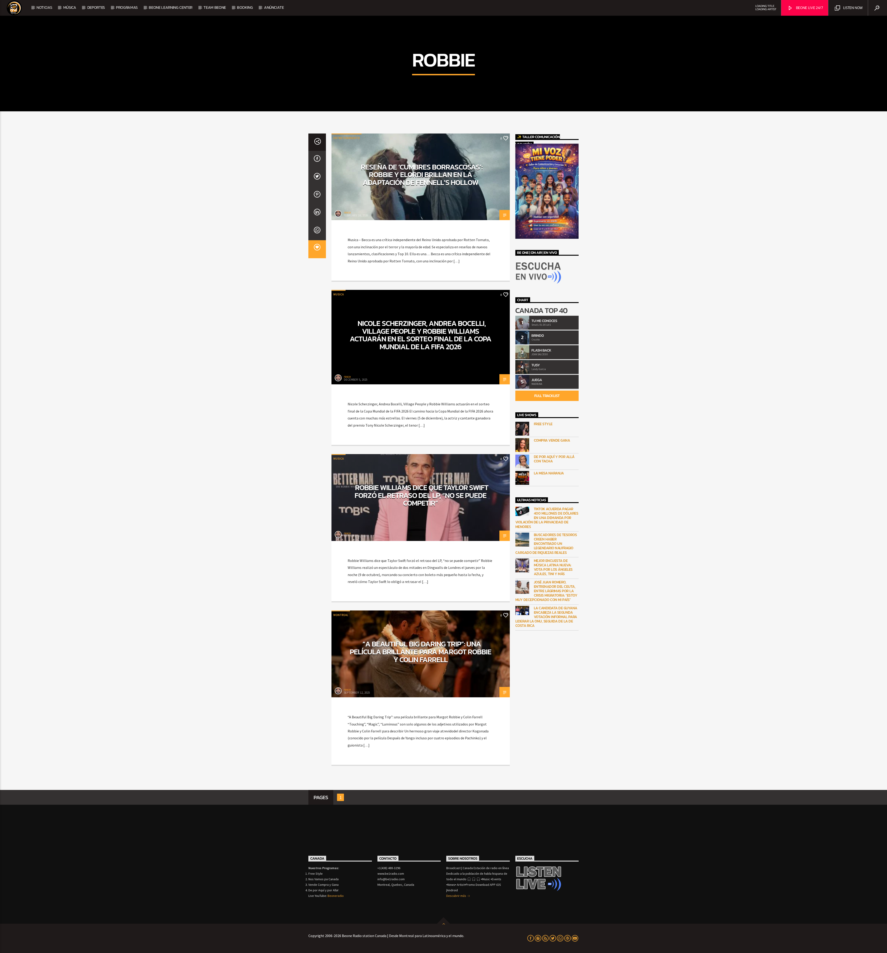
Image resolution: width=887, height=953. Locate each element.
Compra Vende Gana (552, 440)
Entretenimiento (346, 138)
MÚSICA (69, 7)
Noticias (44, 7)
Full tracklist (547, 395)
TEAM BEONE (215, 7)
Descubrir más (456, 896)
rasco (347, 212)
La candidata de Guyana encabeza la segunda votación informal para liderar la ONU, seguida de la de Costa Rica (546, 617)
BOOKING (245, 7)
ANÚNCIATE (274, 7)
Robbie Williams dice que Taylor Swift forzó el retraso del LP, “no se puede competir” (421, 495)
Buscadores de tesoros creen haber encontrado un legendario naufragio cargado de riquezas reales (546, 544)
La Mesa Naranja (549, 473)
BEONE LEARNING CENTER (170, 7)
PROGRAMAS (127, 7)
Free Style (543, 424)
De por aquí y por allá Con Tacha (554, 459)
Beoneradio (336, 896)
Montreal (340, 615)
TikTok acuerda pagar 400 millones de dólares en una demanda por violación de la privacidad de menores (546, 518)
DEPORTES (96, 7)
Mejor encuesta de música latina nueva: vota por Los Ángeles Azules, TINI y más (553, 567)
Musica (338, 294)
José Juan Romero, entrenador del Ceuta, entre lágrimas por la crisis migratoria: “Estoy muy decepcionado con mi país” (546, 591)
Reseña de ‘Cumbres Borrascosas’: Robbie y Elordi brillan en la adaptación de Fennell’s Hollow (421, 174)
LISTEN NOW (852, 7)
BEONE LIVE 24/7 (809, 7)
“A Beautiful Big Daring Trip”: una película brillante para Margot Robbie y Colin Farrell (420, 651)
